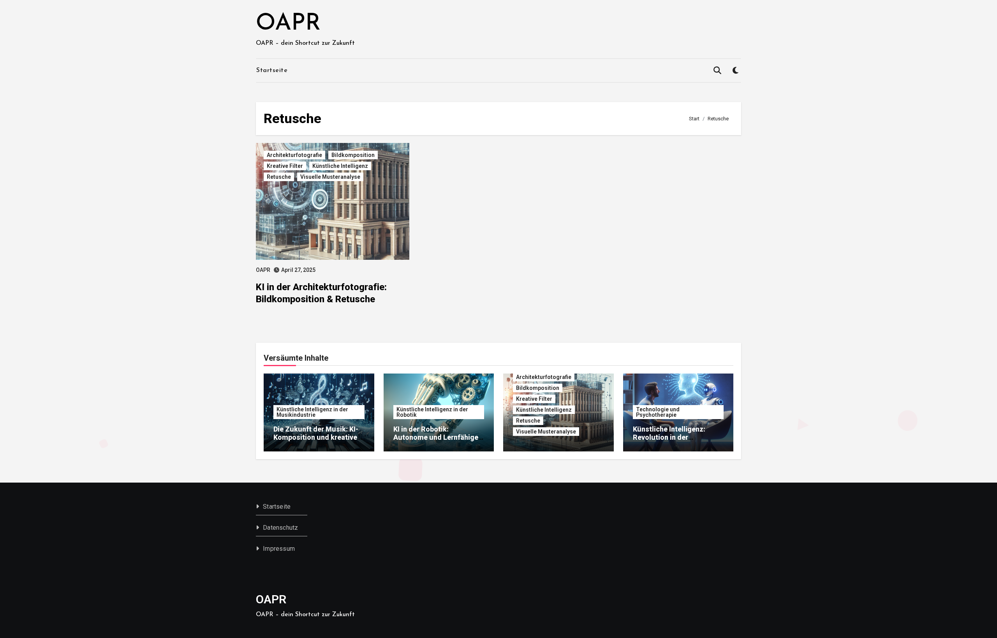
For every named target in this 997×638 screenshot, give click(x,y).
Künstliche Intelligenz (340, 166)
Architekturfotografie (294, 155)
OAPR (288, 23)
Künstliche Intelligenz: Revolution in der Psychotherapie (669, 437)
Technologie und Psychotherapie (658, 412)
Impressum (279, 548)
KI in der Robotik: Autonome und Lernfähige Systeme (435, 437)
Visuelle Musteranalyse (330, 177)
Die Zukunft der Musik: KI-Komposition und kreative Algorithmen (315, 437)
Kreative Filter (285, 166)
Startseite (271, 70)
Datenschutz (280, 527)
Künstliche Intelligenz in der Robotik (432, 412)
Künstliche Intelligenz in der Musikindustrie (312, 412)
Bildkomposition (353, 155)
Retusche (279, 177)
